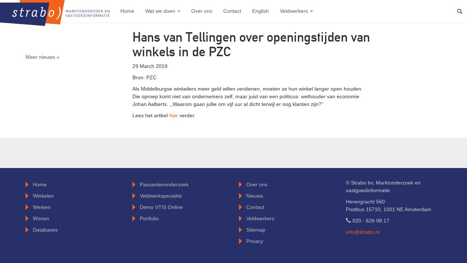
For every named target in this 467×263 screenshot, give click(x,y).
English (260, 11)
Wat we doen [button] (161, 11)
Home (127, 11)
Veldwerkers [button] (294, 11)
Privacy (254, 241)
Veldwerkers (260, 218)
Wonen (41, 218)
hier (174, 115)
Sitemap (255, 230)
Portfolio (149, 218)
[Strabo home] (54, 11)
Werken (42, 207)
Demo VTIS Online (161, 207)
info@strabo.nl (362, 232)
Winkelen (43, 196)
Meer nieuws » (42, 57)
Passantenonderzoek (164, 184)
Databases (45, 230)
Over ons (201, 11)
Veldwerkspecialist (161, 196)
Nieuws (254, 196)
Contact (232, 11)
